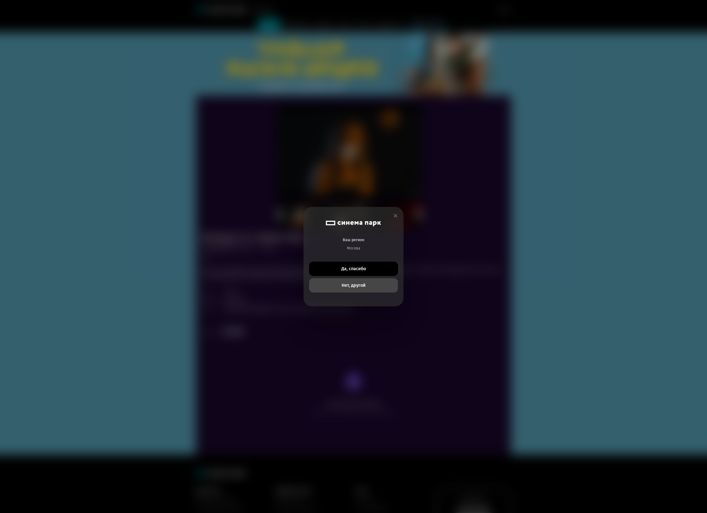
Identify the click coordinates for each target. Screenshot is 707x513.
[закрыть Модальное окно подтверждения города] (395, 216)
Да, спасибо (353, 268)
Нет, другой (354, 285)
